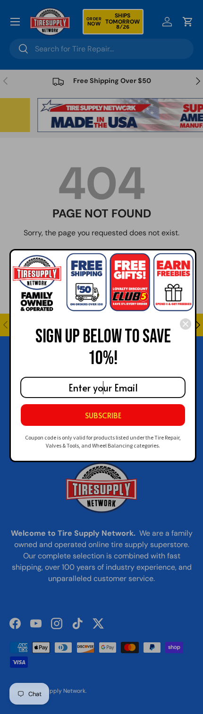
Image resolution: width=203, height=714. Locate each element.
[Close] (185, 324)
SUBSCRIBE (103, 415)
